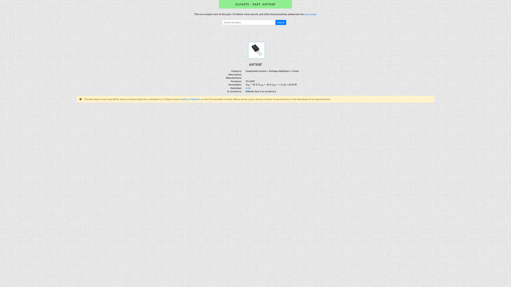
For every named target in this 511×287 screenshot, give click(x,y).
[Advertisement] (255, 34)
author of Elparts (190, 99)
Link (248, 88)
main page (310, 14)
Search (281, 22)
